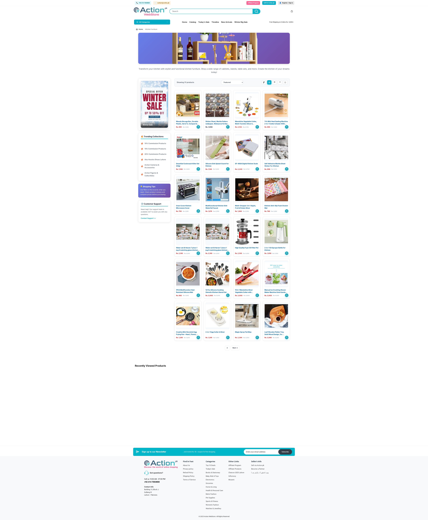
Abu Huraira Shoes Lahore (155, 159)
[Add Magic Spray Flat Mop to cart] (257, 337)
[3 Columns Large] (264, 82)
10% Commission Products (155, 143)
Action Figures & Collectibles (151, 174)
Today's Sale (210, 469)
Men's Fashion (211, 494)
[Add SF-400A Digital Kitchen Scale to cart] (257, 169)
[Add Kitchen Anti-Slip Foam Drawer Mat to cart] (286, 211)
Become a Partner (257, 469)
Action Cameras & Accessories (152, 166)
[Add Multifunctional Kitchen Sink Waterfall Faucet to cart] (227, 211)
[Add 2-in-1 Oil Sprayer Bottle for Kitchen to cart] (286, 253)
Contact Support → (148, 218)
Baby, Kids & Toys (212, 476)
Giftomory (232, 476)
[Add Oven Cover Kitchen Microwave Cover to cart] (198, 211)
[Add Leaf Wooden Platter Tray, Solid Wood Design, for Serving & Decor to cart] (286, 337)
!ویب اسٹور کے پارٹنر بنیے (260, 473)
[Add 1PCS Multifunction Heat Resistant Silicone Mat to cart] (198, 295)
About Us (186, 465)
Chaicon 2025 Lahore (236, 473)
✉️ (162, 3)
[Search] (256, 11)
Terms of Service (189, 480)
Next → (235, 348)
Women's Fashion (212, 505)
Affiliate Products (234, 469)
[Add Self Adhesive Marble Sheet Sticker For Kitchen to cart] (286, 169)
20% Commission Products (155, 154)
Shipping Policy (188, 476)
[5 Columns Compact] (275, 82)
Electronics (210, 480)
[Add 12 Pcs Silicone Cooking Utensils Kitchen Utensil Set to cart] (227, 295)
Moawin (231, 480)
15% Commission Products (155, 149)
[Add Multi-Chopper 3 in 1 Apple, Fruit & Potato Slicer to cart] (257, 211)
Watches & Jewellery (213, 509)
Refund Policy (188, 473)
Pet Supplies (210, 498)
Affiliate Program (234, 465)
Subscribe (285, 452)
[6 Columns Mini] (280, 82)
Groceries (209, 483)
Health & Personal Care (214, 491)
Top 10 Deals (210, 465)
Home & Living (211, 487)
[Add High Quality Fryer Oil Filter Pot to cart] (257, 253)
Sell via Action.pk (257, 465)
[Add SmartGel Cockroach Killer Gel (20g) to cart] (198, 169)
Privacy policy (188, 469)
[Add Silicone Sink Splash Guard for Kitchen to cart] (227, 169)
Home (141, 29)
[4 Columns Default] (269, 82)
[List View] (285, 82)
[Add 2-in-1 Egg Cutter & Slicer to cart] (227, 337)
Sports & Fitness (212, 501)
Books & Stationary (213, 473)
